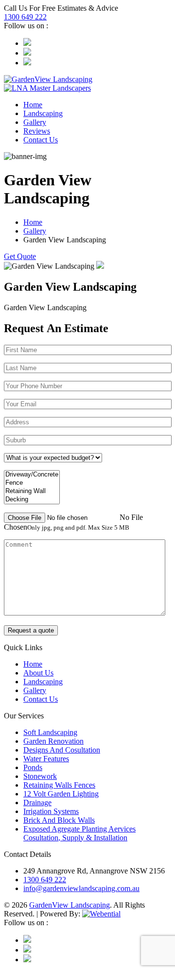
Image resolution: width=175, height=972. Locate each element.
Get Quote (20, 256)
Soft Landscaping (50, 732)
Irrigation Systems (51, 811)
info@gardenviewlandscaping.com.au (81, 888)
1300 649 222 (25, 17)
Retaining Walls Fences (59, 785)
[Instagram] (27, 43)
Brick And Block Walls (59, 820)
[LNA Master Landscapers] (47, 88)
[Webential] (101, 914)
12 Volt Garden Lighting (61, 794)
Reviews (36, 131)
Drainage (37, 802)
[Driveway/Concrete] (31, 475)
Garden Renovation (53, 741)
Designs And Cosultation (61, 750)
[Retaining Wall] (31, 491)
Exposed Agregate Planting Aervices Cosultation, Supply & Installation (79, 833)
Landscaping (43, 113)
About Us (38, 673)
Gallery (34, 122)
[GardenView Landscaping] (48, 79)
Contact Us (40, 140)
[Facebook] (27, 53)
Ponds (32, 767)
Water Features (46, 758)
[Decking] (31, 500)
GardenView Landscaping (69, 905)
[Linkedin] (27, 63)
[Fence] (31, 483)
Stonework (40, 776)
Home (32, 104)
